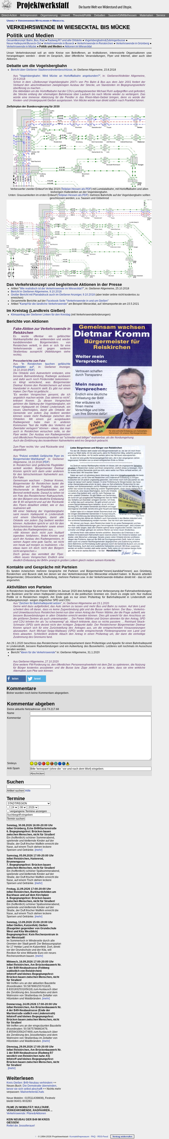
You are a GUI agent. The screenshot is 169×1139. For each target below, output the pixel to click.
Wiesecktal (58, 20)
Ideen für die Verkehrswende (38, 652)
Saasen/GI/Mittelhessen (122, 15)
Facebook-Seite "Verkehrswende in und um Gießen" (77, 300)
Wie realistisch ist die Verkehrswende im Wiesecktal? (51, 288)
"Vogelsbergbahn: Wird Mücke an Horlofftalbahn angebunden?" (59, 75)
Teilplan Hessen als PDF (76, 188)
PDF (31, 370)
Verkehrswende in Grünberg (132, 43)
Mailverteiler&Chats (32, 1091)
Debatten (99, 15)
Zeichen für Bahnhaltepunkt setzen (40, 603)
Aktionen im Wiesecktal (78, 46)
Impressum (83, 1136)
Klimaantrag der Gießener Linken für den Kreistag (40, 314)
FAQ (93, 1136)
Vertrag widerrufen (122, 1136)
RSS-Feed (102, 1136)
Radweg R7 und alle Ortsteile (65, 40)
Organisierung (49, 15)
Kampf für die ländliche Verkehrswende (43, 303)
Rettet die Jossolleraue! (21, 1125)
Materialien (146, 15)
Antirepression (28, 15)
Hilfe (28, 790)
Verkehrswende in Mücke (21, 46)
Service (160, 15)
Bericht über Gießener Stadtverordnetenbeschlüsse (41, 69)
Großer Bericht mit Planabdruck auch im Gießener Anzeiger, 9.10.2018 (53, 294)
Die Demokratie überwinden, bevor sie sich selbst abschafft (32, 1087)
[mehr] (38, 849)
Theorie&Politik (82, 15)
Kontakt (73, 1136)
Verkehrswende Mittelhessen (34, 20)
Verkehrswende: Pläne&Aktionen (26, 1113)
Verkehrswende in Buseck (59, 43)
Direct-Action (9, 15)
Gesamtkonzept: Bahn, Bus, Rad (26, 40)
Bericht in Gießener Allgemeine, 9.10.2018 (36, 291)
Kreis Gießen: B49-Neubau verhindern (30, 1082)
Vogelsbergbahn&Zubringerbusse (105, 40)
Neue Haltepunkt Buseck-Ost (24, 43)
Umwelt (65, 15)
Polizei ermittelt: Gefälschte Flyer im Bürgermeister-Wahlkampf (38, 457)
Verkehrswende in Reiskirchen (95, 43)
